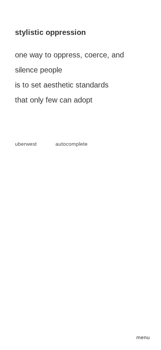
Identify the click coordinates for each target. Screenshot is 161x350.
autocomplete (71, 144)
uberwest (26, 144)
